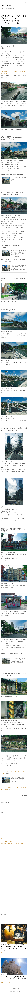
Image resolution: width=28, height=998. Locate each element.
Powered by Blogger (15, 988)
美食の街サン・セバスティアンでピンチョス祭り (12, 843)
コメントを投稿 (7, 952)
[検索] (26, 2)
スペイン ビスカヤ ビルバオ (10, 846)
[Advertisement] (14, 900)
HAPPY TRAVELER (8, 5)
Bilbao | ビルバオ (8, 841)
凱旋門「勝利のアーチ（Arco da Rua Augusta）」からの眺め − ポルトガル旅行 (13, 978)
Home (2, 8)
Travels (7, 8)
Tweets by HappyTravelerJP (8, 917)
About (12, 8)
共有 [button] (2, 838)
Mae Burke (18, 991)
